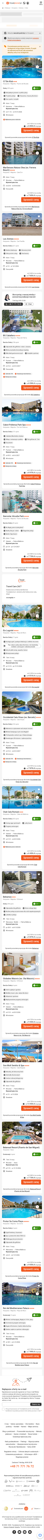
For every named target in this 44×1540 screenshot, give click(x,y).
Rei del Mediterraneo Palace (26, 1364)
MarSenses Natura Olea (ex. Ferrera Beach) (25, 208)
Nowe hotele (33, 1434)
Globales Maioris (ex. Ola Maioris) (26, 1034)
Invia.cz (6, 1527)
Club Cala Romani (27, 866)
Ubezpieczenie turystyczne (27, 1444)
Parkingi (24, 1442)
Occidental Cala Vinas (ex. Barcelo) (28, 780)
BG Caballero (35, 394)
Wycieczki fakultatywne (17, 1447)
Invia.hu (17, 1527)
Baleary (21, 8)
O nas (7, 1424)
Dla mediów (29, 1424)
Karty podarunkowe (12, 1442)
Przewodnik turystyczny (26, 1431)
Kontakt (17, 1427)
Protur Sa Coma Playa (28, 1277)
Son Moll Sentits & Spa (30, 1116)
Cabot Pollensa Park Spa (30, 485)
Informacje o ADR (30, 1454)
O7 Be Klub (35, 137)
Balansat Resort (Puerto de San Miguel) (27, 1190)
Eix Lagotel (35, 687)
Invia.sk (11, 1527)
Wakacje (7, 8)
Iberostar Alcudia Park (28, 569)
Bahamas (35, 948)
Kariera (24, 1427)
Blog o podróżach (8, 1431)
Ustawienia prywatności (14, 1454)
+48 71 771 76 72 (22, 1466)
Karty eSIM (31, 1447)
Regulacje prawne (22, 1457)
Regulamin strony (10, 1452)
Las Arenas (35, 287)
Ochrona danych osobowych (28, 1452)
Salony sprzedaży (17, 1424)
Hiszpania (15, 8)
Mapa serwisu (33, 1427)
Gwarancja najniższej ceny (22, 1437)
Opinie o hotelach (20, 1434)
